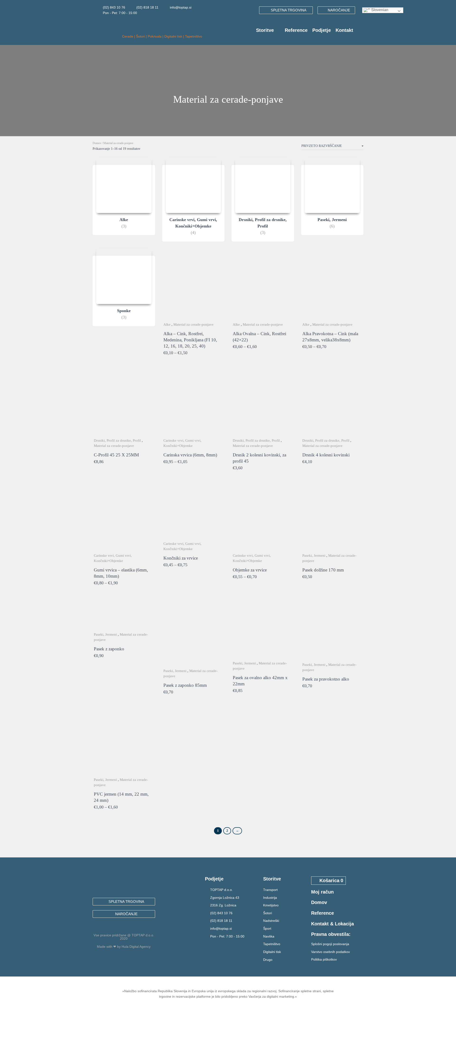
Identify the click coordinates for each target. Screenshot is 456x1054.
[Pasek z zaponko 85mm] (193, 633)
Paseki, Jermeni (313, 555)
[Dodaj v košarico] (151, 461)
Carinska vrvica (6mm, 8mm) (190, 454)
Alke (167, 324)
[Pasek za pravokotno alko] (332, 630)
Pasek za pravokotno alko (325, 679)
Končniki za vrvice (180, 558)
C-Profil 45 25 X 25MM (116, 454)
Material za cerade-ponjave (193, 324)
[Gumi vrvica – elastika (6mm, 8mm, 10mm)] (124, 518)
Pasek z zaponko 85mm (185, 685)
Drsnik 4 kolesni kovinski (326, 454)
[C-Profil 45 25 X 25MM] (124, 403)
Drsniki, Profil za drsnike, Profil (117, 440)
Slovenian (379, 10)
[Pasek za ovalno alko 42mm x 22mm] (263, 629)
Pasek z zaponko (109, 648)
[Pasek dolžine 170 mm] (332, 518)
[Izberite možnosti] (220, 353)
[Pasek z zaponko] (124, 615)
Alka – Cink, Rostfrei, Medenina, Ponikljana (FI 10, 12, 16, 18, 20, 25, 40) (190, 339)
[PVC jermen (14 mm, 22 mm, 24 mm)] (124, 742)
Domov (97, 143)
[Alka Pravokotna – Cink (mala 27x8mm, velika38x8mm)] (332, 287)
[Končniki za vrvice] (193, 512)
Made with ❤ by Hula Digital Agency (124, 946)
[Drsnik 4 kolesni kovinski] (332, 403)
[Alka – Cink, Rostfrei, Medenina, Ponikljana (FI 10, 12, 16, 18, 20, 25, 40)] (193, 287)
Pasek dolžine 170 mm (323, 569)
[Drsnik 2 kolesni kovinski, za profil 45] (263, 403)
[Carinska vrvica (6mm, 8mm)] (193, 403)
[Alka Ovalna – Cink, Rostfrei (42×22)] (263, 287)
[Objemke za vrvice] (263, 518)
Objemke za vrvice (250, 569)
